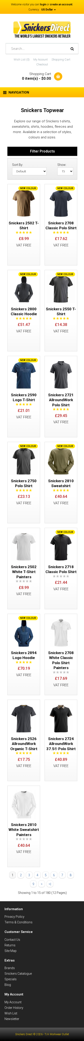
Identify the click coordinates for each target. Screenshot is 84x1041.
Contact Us (12, 939)
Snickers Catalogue (18, 973)
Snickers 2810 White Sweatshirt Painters (24, 829)
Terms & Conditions (18, 922)
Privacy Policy (14, 916)
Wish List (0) (22, 59)
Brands (9, 968)
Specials (10, 979)
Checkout (42, 64)
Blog (7, 985)
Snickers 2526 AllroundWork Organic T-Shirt (23, 743)
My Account (40, 59)
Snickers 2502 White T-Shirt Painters (24, 572)
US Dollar (47, 9)
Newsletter (11, 1019)
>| (50, 884)
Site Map (10, 951)
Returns (9, 945)
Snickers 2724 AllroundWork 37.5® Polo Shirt (61, 743)
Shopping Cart (61, 59)
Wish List (10, 1013)
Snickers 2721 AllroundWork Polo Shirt (61, 400)
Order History (13, 1008)
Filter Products (42, 151)
